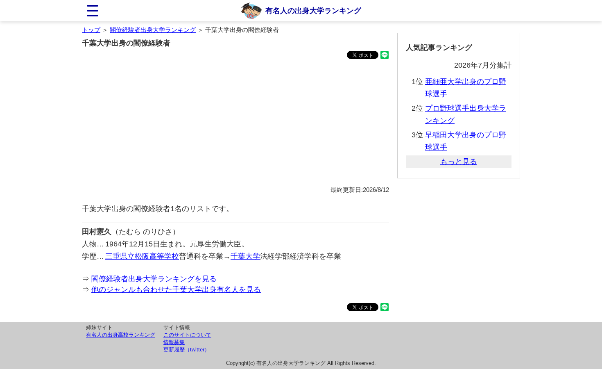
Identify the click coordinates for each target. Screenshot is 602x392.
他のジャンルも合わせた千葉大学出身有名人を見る (176, 289)
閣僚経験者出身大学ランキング (153, 29)
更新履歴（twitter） (186, 349)
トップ (91, 29)
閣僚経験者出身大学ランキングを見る (154, 279)
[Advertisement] (235, 123)
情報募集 (174, 342)
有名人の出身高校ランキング (120, 335)
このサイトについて (187, 335)
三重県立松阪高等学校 (142, 256)
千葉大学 (245, 256)
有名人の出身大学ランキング (313, 11)
